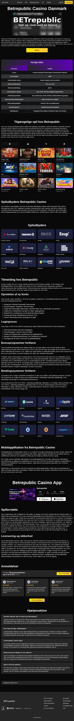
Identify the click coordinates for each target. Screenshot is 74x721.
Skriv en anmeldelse (64, 573)
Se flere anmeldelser (37, 600)
